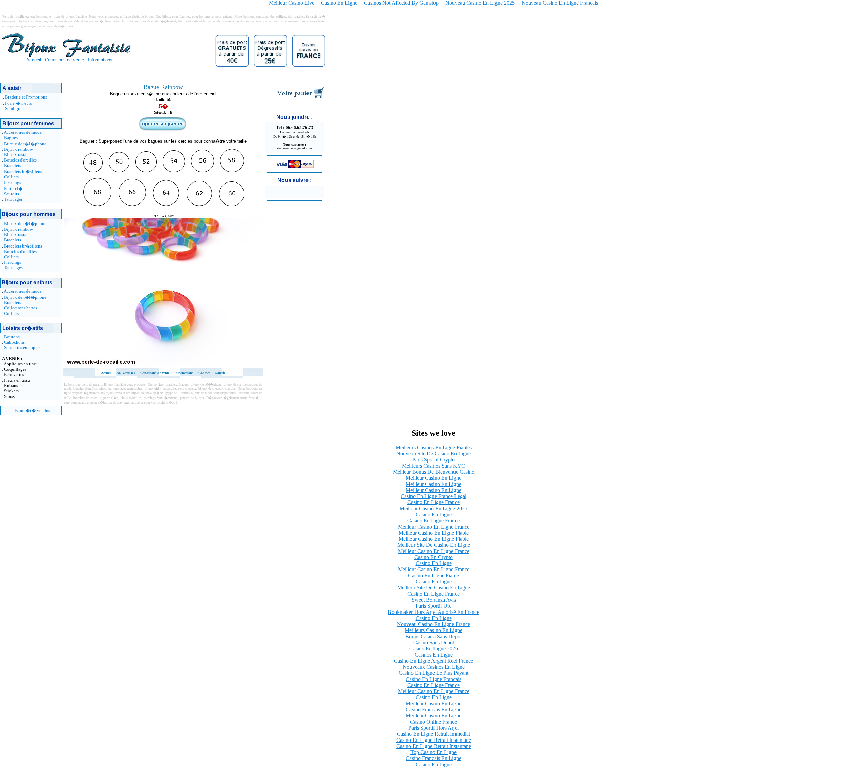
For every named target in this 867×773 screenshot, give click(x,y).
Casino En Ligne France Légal (433, 496)
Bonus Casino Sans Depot (433, 636)
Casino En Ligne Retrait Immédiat (433, 734)
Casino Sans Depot (433, 642)
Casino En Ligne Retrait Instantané (433, 740)
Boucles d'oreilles (20, 160)
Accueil (33, 59)
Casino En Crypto (433, 557)
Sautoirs (11, 193)
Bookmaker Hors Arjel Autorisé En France (433, 612)
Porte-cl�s (14, 188)
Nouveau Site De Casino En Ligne (433, 453)
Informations (100, 59)
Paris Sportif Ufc (433, 606)
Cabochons (14, 342)
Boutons (12, 336)
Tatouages (13, 199)
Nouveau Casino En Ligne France (433, 624)
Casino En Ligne (434, 514)
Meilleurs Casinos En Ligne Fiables (434, 447)
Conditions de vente (64, 59)
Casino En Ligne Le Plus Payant (433, 673)
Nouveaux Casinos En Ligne (434, 667)
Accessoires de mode (23, 132)
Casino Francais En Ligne (433, 709)
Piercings (12, 182)
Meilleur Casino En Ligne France (433, 527)
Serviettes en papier (22, 347)
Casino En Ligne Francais (433, 679)
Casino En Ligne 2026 (433, 648)
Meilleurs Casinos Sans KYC (433, 466)
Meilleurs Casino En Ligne (433, 630)
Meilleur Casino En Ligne (433, 478)
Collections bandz (21, 307)
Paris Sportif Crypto (433, 460)
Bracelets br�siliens (23, 171)
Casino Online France (433, 722)
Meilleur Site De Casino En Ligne (433, 545)
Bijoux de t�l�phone (25, 143)
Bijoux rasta (15, 154)
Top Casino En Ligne (433, 752)
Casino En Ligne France (433, 502)
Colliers (11, 176)
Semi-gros (14, 108)
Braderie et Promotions (26, 97)
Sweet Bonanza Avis (433, 600)
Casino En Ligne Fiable (433, 575)
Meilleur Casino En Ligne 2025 (433, 508)
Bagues (11, 137)
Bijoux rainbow (18, 149)
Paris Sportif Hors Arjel (433, 728)
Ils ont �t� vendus (31, 410)
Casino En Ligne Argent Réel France (433, 661)
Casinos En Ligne (434, 655)
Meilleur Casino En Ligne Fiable (434, 533)
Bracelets (12, 165)
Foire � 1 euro (19, 103)
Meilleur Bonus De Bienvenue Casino (433, 472)
